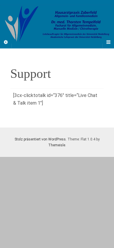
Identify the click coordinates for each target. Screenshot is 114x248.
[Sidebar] (6, 42)
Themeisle (56, 145)
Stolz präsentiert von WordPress (40, 139)
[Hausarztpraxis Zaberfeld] (57, 23)
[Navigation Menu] (108, 42)
